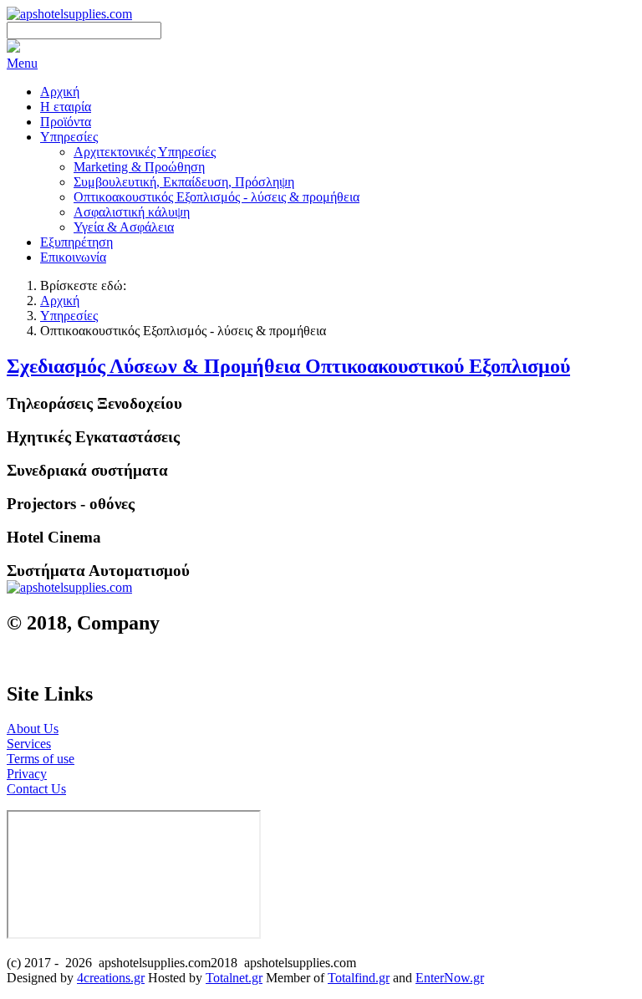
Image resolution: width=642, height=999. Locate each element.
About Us (33, 728)
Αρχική (59, 300)
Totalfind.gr (359, 978)
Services (29, 744)
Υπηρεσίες (69, 315)
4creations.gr (111, 978)
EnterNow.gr (449, 978)
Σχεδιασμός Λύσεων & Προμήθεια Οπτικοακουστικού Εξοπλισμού (288, 366)
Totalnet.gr (234, 978)
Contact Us (36, 789)
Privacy (27, 774)
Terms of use (40, 759)
